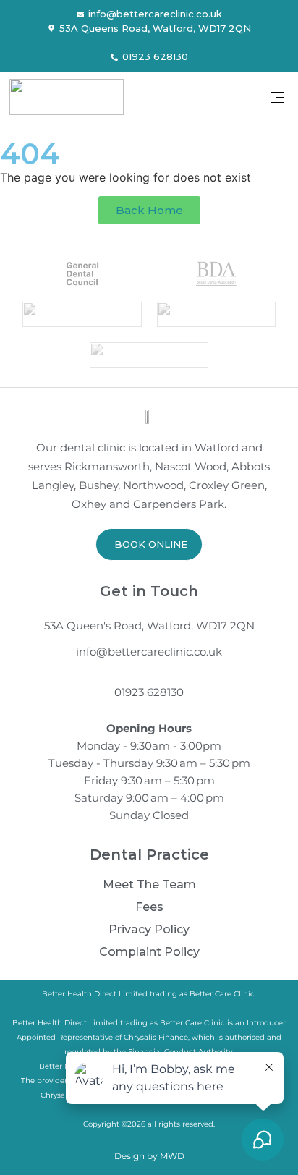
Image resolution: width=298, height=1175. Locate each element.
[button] (277, 98)
